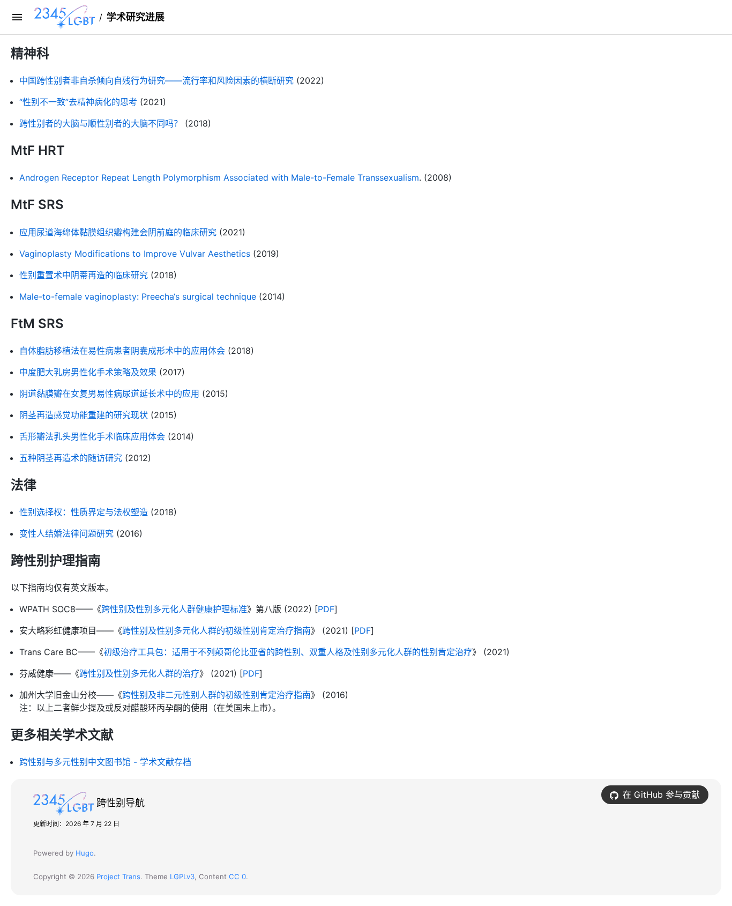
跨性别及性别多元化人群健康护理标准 (174, 609)
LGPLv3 (182, 876)
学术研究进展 (136, 17)
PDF (326, 609)
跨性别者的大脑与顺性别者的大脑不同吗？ (100, 123)
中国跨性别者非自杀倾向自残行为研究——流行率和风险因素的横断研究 (156, 80)
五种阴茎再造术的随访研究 (70, 457)
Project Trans (118, 876)
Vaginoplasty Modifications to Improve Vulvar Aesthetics (134, 253)
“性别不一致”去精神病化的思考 (78, 101)
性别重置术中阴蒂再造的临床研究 (83, 275)
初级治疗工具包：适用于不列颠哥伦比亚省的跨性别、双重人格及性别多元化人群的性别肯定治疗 (287, 652)
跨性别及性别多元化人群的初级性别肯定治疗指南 (216, 630)
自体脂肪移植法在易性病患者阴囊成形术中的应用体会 (122, 350)
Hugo (85, 853)
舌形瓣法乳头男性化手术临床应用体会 (92, 436)
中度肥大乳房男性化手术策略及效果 (87, 372)
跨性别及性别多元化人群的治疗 (139, 673)
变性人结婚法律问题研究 (66, 533)
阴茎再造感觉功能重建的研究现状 (83, 415)
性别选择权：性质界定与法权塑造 (83, 512)
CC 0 (237, 876)
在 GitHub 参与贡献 (661, 794)
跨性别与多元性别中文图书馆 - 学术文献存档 (105, 761)
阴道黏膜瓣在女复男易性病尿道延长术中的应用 (109, 393)
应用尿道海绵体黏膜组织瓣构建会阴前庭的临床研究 (117, 232)
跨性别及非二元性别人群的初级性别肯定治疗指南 (216, 694)
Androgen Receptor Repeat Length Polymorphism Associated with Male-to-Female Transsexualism (219, 177)
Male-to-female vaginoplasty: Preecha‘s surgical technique (137, 296)
